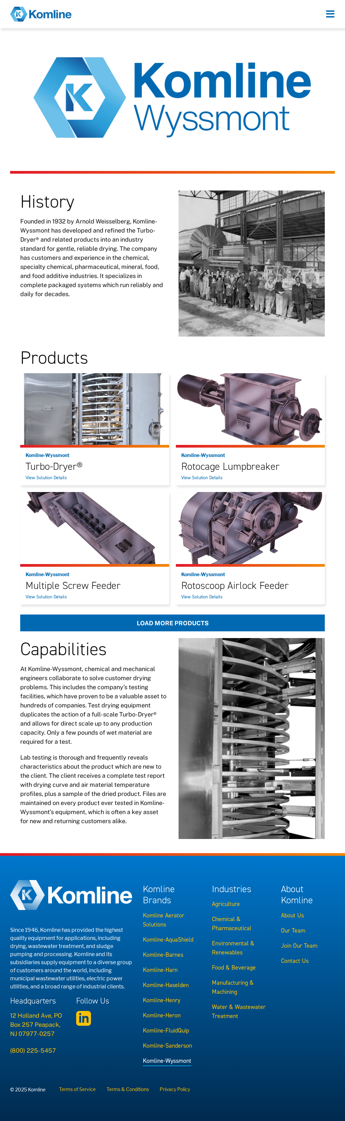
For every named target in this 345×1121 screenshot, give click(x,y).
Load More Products (173, 623)
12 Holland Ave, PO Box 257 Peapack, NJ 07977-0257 (36, 1024)
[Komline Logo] (40, 9)
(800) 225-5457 (33, 1050)
